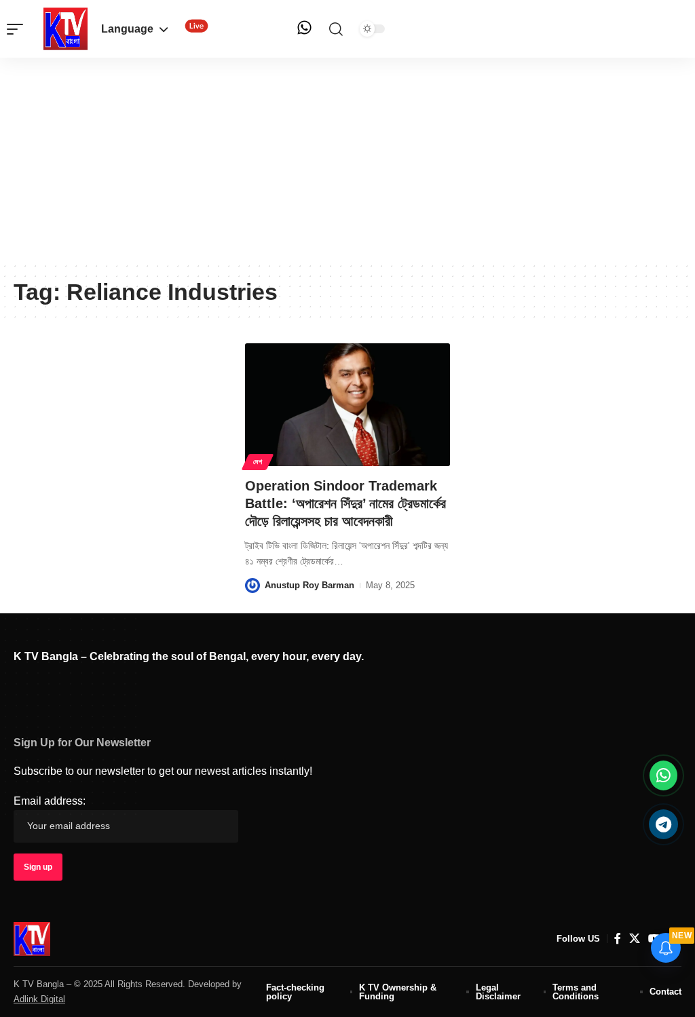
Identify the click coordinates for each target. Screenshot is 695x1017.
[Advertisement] (347, 159)
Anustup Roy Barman (309, 585)
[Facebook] (617, 938)
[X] (634, 938)
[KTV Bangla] (32, 939)
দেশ (257, 461)
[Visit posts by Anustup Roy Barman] (252, 585)
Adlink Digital (39, 999)
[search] (336, 29)
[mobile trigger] (18, 29)
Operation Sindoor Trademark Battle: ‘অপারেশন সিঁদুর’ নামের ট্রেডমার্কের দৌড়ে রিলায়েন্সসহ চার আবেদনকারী (345, 503)
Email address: (50, 801)
